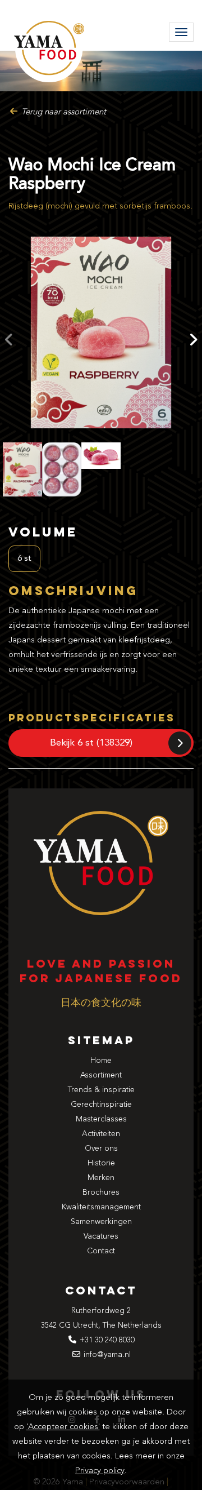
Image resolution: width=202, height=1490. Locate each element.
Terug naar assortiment (62, 112)
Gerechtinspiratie (101, 1104)
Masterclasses (101, 1119)
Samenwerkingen (101, 1222)
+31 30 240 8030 (107, 1340)
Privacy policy (100, 1471)
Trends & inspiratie (101, 1090)
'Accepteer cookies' (63, 1427)
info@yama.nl (107, 1355)
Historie (101, 1163)
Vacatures (101, 1236)
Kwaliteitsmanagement (101, 1207)
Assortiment (101, 1075)
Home (101, 1061)
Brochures (101, 1192)
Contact (101, 1251)
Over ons (101, 1148)
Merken (101, 1178)
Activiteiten (101, 1134)
